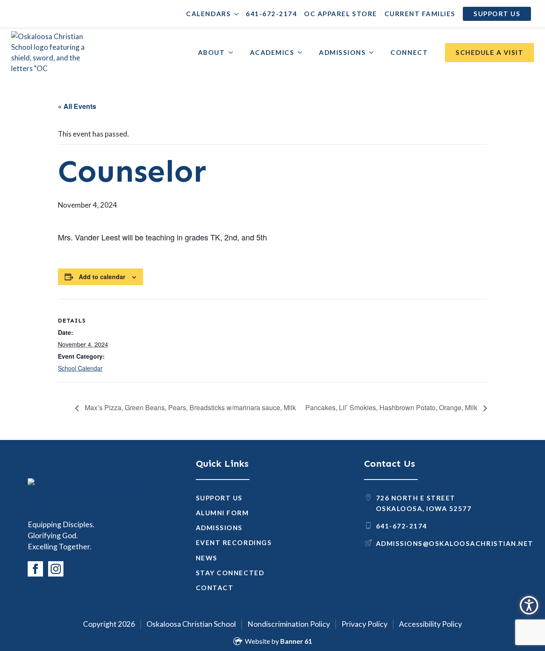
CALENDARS (208, 13)
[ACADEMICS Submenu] (302, 52)
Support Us (219, 498)
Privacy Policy (364, 624)
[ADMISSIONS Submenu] (374, 52)
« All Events (77, 106)
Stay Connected (230, 573)
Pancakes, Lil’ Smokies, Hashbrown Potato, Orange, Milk (392, 407)
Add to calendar (102, 276)
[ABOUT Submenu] (233, 52)
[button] (529, 605)
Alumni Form (222, 513)
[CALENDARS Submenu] (234, 14)
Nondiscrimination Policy (288, 624)
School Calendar (80, 368)
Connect (409, 52)
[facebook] (35, 569)
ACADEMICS (272, 52)
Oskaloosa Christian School (191, 624)
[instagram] (55, 569)
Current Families (420, 13)
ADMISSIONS (342, 52)
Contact (215, 587)
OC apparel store (340, 13)
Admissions (219, 527)
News (207, 558)
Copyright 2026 (109, 624)
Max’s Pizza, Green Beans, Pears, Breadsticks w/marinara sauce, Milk (189, 407)
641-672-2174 (271, 13)
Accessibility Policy (430, 624)
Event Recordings (234, 542)
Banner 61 (296, 641)
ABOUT (211, 52)
